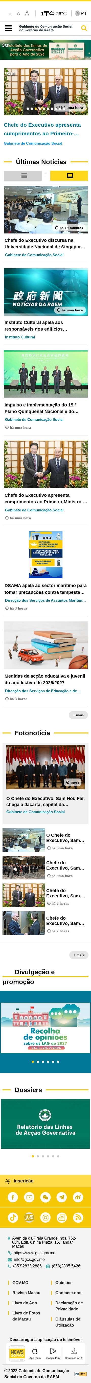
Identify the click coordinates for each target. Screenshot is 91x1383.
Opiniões (64, 1283)
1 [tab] (32, 1062)
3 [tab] (43, 1062)
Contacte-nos (68, 1293)
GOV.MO (20, 1283)
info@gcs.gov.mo (29, 1260)
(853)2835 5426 (66, 1266)
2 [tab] (37, 1062)
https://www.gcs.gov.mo (34, 1253)
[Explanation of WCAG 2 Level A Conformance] (80, 1374)
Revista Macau (26, 1293)
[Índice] (7, 28)
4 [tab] (48, 1062)
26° (61, 13)
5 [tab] (53, 1062)
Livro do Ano (24, 1303)
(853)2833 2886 (27, 1266)
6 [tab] (58, 1062)
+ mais (78, 715)
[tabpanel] (45, 1028)
